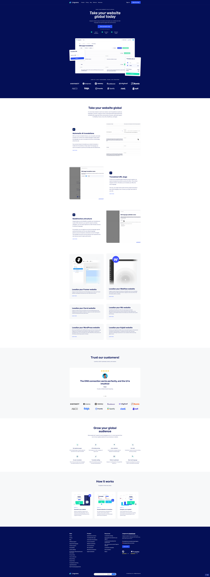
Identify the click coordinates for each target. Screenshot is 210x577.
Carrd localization (90, 545)
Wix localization (90, 547)
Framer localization (91, 541)
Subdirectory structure (91, 535)
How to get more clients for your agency (111, 538)
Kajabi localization (90, 551)
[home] (74, 2)
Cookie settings (72, 549)
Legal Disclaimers (73, 564)
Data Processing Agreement (75, 566)
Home (70, 535)
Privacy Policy (72, 554)
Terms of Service (72, 556)
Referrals (95, 2)
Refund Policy (72, 558)
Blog (91, 2)
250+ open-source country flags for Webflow (112, 545)
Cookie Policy (72, 560)
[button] (83, 2)
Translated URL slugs (91, 537)
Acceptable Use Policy (73, 562)
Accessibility (72, 547)
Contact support (72, 545)
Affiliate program (72, 541)
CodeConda (132, 533)
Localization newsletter (109, 547)
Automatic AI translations (92, 539)
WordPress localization (91, 549)
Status (106, 551)
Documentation (108, 549)
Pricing (87, 2)
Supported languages (73, 543)
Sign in (128, 2)
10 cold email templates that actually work (110, 541)
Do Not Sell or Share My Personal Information (75, 552)
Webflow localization (91, 543)
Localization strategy (109, 535)
